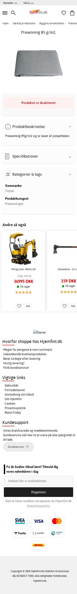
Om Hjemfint (13, 399)
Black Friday (13, 412)
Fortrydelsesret (15, 390)
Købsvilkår (12, 385)
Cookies (10, 403)
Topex (9, 191)
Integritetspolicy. (38, 506)
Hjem (6, 23)
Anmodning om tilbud (19, 394)
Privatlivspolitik (15, 408)
